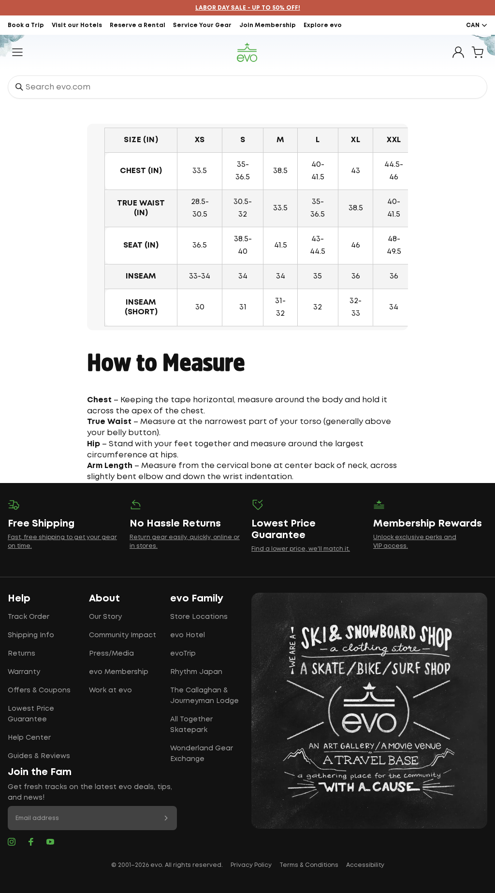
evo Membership (118, 672)
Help (19, 598)
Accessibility (365, 865)
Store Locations (199, 617)
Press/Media (111, 654)
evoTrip (183, 654)
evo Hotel (187, 635)
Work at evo (110, 690)
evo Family (196, 598)
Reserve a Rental (137, 25)
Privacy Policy (251, 865)
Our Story (105, 617)
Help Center (29, 738)
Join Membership (267, 25)
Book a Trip (26, 25)
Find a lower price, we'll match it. (300, 549)
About (104, 598)
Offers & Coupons (39, 690)
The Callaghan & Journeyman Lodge (204, 696)
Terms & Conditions (308, 865)
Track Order (28, 617)
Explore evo (323, 25)
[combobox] (247, 87)
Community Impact (122, 635)
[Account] (458, 52)
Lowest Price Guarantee (31, 714)
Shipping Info (31, 635)
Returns (21, 654)
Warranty (24, 672)
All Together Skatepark (191, 725)
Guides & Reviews (39, 756)
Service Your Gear (202, 25)
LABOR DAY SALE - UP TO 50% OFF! (247, 8)
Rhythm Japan (196, 672)
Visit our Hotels (77, 25)
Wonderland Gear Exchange (201, 754)
